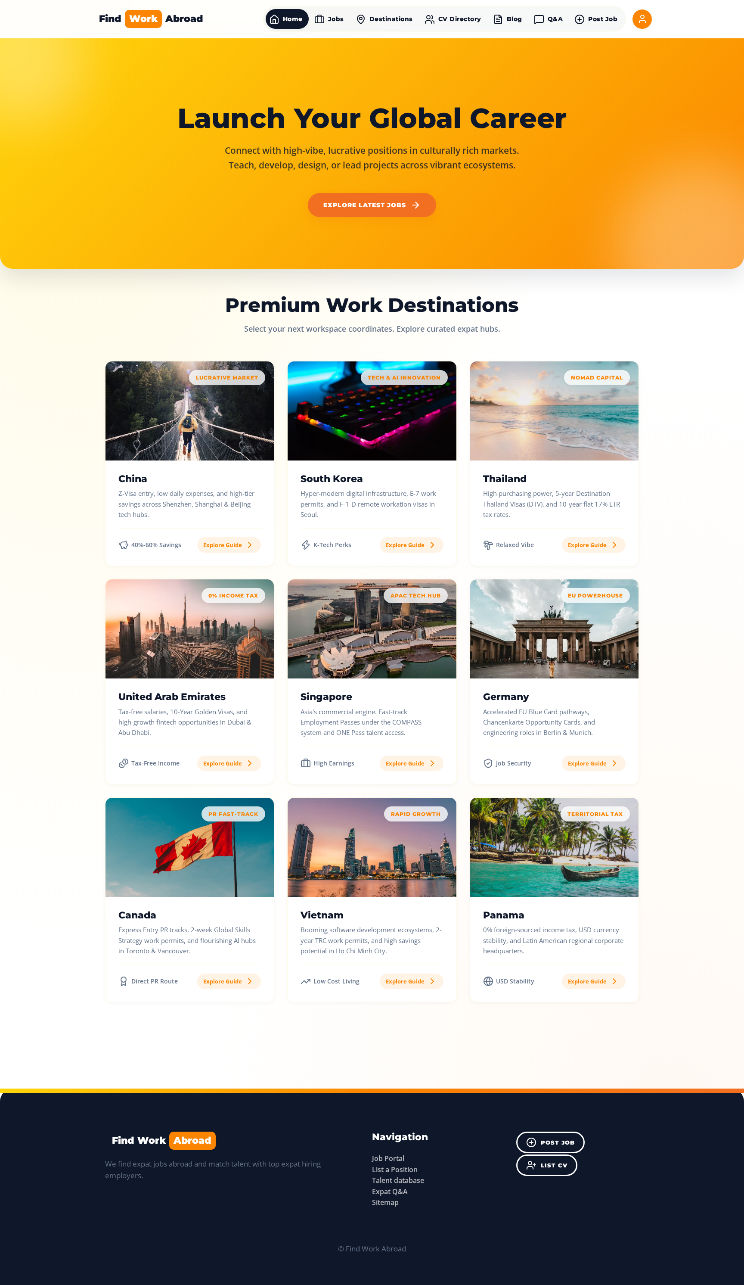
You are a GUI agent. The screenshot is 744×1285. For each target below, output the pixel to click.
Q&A (555, 19)
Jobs (336, 19)
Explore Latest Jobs (364, 205)
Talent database (398, 1180)
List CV (554, 1165)
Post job (558, 1142)
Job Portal (388, 1158)
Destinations (391, 19)
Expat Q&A (390, 1191)
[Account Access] (642, 19)
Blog (514, 19)
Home (293, 19)
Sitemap (385, 1202)
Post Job (602, 19)
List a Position (395, 1169)
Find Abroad (151, 18)
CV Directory (459, 19)
